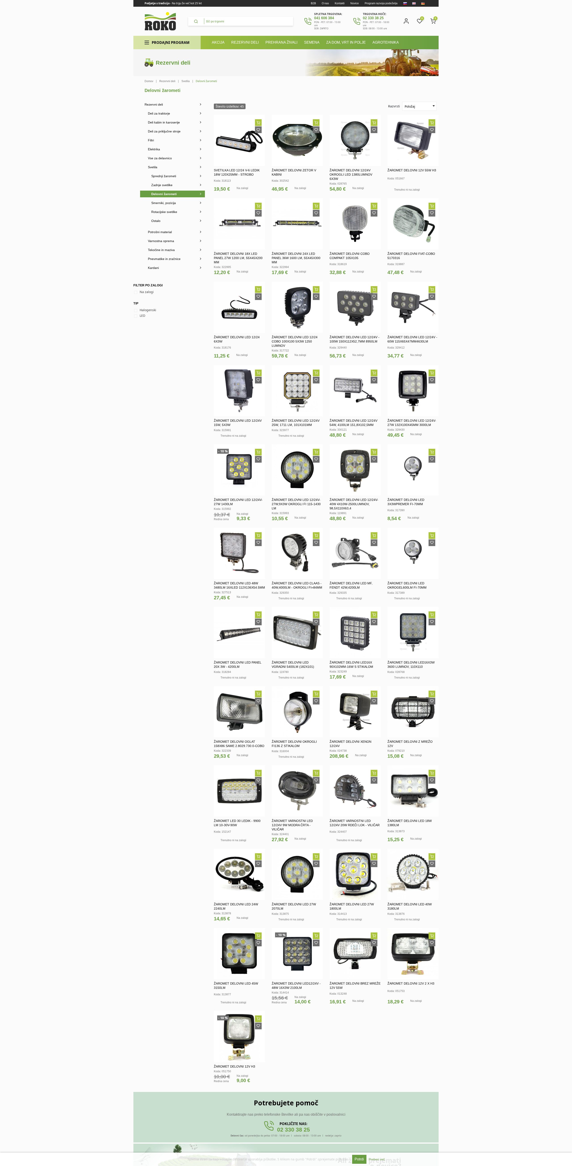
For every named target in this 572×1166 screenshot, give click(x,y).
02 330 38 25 (373, 18)
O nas (325, 3)
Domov (149, 81)
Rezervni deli (154, 104)
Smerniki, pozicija (163, 203)
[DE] (422, 3)
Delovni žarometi (164, 194)
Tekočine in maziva (161, 250)
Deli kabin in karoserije (164, 122)
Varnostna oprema (161, 241)
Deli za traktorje (159, 113)
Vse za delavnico (160, 158)
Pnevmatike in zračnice (164, 259)
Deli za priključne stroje (164, 131)
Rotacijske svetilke (164, 212)
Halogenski (148, 310)
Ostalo (155, 221)
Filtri (151, 140)
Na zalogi (147, 292)
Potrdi (359, 1159)
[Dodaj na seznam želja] (258, 129)
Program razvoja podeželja (381, 3)
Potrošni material (160, 232)
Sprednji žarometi (163, 176)
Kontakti (340, 3)
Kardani (153, 268)
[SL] (405, 3)
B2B (313, 3)
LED (142, 315)
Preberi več (377, 1159)
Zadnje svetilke (161, 185)
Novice (354, 3)
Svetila (152, 167)
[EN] (414, 3)
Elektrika (154, 149)
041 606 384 (324, 18)
